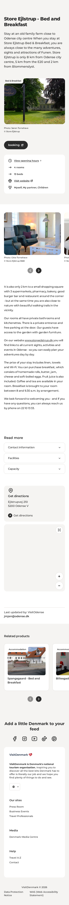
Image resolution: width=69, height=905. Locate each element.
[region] (34, 557)
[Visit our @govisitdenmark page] (44, 739)
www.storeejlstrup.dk (39, 340)
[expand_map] (59, 530)
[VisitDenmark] (20, 754)
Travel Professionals (21, 816)
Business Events (19, 811)
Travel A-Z (15, 857)
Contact (14, 862)
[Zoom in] (59, 576)
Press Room (16, 806)
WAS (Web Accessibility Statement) (44, 893)
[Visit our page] (24, 739)
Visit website (22, 180)
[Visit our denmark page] (15, 739)
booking (14, 145)
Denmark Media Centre (23, 836)
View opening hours (26, 160)
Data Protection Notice (13, 893)
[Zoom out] (59, 586)
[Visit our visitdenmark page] (34, 739)
